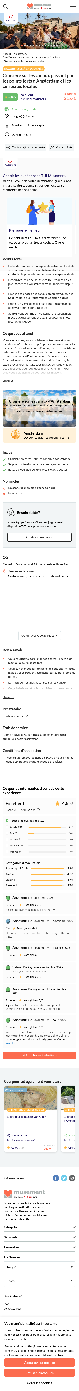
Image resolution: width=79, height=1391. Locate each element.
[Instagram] (71, 1178)
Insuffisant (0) (16, 845)
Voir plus (10, 1043)
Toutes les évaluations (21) (27, 820)
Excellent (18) (16, 827)
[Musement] (39, 6)
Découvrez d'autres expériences (44, 437)
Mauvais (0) (15, 852)
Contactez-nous (12, 1309)
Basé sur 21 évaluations (32, 99)
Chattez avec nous (39, 537)
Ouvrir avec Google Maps (38, 635)
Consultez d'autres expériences (37, 411)
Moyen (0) (15, 839)
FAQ (6, 1304)
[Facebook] (55, 1178)
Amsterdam (20, 54)
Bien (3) (13, 833)
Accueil (7, 54)
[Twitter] (63, 1178)
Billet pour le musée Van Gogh (26, 1116)
